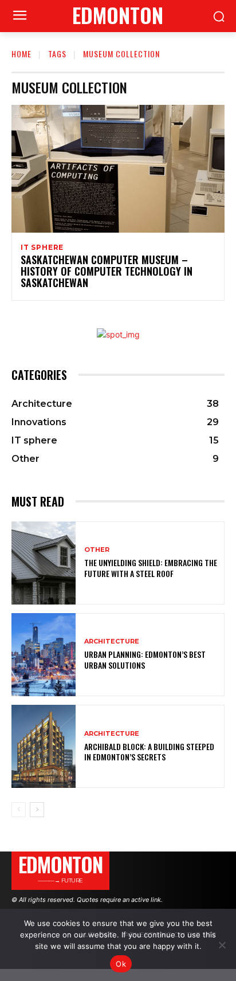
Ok (121, 963)
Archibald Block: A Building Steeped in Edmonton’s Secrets (149, 751)
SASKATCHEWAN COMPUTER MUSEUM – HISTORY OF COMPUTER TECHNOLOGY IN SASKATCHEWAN (106, 271)
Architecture (111, 641)
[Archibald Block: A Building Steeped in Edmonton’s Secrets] (43, 746)
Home (21, 54)
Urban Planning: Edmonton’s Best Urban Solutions (145, 659)
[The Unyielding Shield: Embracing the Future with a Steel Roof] (43, 563)
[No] (221, 945)
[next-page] (37, 809)
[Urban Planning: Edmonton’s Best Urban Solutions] (43, 654)
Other (96, 550)
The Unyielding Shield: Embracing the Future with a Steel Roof (150, 567)
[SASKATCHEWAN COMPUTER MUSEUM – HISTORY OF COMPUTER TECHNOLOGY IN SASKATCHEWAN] (118, 169)
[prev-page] (18, 809)
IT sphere (42, 247)
